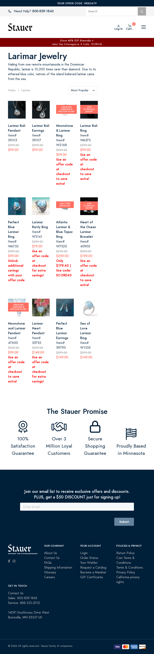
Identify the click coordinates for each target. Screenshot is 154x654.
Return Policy (125, 553)
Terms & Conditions (129, 567)
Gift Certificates (91, 577)
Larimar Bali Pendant (16, 128)
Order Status (89, 558)
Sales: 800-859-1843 (22, 598)
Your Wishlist (89, 563)
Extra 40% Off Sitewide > (76, 40)
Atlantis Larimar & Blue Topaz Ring (64, 229)
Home (11, 90)
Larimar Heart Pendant (38, 328)
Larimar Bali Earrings (40, 128)
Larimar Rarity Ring (40, 224)
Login (84, 553)
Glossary (50, 572)
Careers (49, 577)
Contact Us (52, 558)
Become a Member (93, 572)
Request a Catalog (93, 567)
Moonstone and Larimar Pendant (16, 328)
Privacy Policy (125, 572)
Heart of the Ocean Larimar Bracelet (88, 229)
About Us (50, 553)
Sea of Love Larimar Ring (85, 330)
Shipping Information (58, 567)
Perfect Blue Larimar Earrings (62, 330)
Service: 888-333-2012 (24, 603)
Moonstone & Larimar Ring (64, 130)
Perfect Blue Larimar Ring (13, 229)
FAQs (48, 563)
